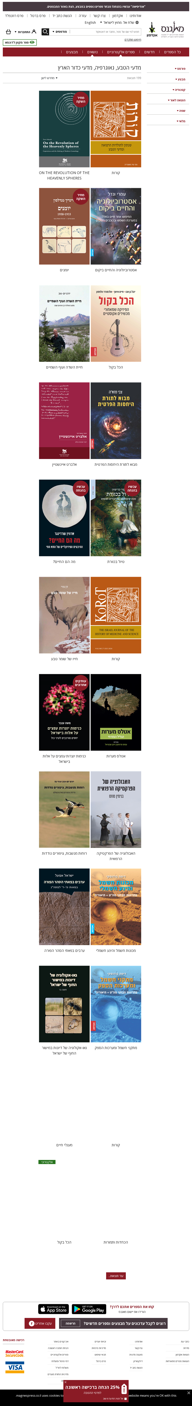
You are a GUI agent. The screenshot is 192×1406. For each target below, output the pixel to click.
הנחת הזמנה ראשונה (58, 1348)
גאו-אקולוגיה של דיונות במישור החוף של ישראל (64, 1050)
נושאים (92, 51)
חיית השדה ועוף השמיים (64, 367)
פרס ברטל (38, 15)
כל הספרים (172, 51)
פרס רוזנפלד (14, 15)
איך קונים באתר (61, 1341)
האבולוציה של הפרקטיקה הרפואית (116, 856)
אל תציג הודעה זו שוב (113, 1398)
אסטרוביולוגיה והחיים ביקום (116, 269)
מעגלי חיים (64, 1144)
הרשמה (70, 1323)
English (90, 22)
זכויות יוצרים (100, 1341)
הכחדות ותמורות (116, 1242)
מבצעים (72, 51)
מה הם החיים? (64, 561)
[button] (31, 78)
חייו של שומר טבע (64, 658)
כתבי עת (185, 1341)
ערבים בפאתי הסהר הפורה (64, 950)
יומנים (64, 269)
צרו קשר (99, 15)
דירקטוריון (138, 1361)
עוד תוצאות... (116, 1276)
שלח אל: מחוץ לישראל (119, 22)
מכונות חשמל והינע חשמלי (116, 950)
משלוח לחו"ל (62, 1367)
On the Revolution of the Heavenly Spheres (64, 175)
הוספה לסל (116, 161)
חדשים (149, 51)
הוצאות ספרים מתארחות (177, 1361)
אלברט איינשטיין (64, 464)
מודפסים (61, 32)
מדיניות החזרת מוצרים (58, 1374)
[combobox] (105, 31)
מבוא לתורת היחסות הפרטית (116, 464)
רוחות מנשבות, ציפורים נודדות (64, 853)
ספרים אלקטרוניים (121, 51)
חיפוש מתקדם (132, 40)
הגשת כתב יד (62, 15)
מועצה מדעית (135, 1354)
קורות (116, 172)
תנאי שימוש (100, 1354)
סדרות (186, 1348)
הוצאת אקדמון (182, 1354)
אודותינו (135, 15)
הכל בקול (116, 367)
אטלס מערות (115, 756)
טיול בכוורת (115, 561)
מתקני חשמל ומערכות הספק (116, 1047)
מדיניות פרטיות (99, 1348)
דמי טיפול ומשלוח (60, 1361)
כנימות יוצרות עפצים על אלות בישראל (64, 758)
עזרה (82, 15)
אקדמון (117, 15)
